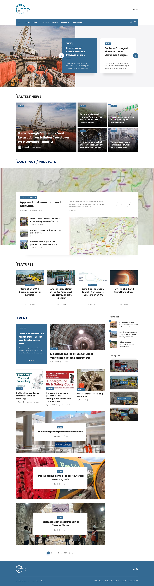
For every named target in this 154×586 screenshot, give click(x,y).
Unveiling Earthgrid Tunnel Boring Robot (124, 290)
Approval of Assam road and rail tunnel (40, 204)
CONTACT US (77, 22)
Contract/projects (28, 197)
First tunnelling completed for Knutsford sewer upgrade (60, 477)
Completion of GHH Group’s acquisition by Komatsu (29, 292)
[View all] (124, 366)
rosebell (25, 147)
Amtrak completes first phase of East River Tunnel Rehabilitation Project (92, 145)
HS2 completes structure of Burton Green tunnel (126, 344)
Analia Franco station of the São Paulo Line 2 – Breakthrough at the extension (61, 293)
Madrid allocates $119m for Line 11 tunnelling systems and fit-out (71, 355)
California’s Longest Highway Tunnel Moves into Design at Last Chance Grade (117, 52)
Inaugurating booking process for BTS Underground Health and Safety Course (58, 397)
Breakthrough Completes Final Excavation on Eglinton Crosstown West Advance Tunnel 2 (77, 52)
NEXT (69, 553)
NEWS (35, 22)
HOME (27, 22)
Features (29, 285)
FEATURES (45, 22)
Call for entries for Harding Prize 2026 (90, 395)
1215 (65, 553)
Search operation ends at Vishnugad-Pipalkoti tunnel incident (123, 120)
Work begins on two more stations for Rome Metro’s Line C (128, 324)
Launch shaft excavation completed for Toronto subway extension (128, 334)
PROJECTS (65, 22)
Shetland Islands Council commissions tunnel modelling (28, 396)
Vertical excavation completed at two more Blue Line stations (122, 145)
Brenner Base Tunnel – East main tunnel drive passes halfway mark (45, 220)
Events (54, 348)
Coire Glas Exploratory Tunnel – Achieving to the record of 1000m (93, 292)
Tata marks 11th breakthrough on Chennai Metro (60, 523)
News (69, 44)
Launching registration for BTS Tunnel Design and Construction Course (31, 337)
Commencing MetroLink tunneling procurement (45, 231)
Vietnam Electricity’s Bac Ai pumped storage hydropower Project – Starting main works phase (43, 243)
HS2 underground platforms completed (60, 431)
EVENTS (55, 22)
